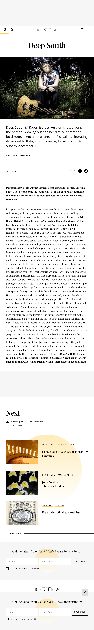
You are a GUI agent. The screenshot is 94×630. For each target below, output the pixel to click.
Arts (8, 171)
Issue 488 (69, 445)
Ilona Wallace (26, 155)
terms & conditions (30, 568)
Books (20, 426)
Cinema (29, 422)
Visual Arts (38, 422)
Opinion (46, 475)
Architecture (49, 445)
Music (15, 171)
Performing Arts (17, 422)
